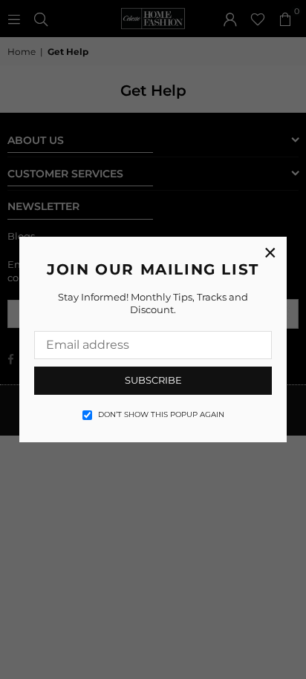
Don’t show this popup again (161, 414)
